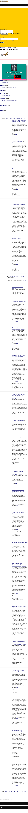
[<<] (6, 118)
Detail (16, 134)
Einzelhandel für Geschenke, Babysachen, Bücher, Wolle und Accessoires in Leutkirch (17, 565)
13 (18, 118)
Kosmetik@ (2, 93)
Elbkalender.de (15, 697)
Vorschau (23, 121)
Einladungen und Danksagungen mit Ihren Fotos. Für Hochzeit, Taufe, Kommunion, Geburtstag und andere (18, 395)
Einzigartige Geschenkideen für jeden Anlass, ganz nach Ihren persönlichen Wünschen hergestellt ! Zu (18, 643)
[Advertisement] (14, 18)
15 (21, 118)
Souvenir (2, 110)
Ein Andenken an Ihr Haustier (17, 287)
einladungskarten (15, 437)
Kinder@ (2, 90)
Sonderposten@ (3, 105)
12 (17, 118)
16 (22, 118)
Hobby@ (2, 85)
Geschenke (9, 47)
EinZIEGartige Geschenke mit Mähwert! (19, 606)
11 (15, 118)
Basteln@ (2, 80)
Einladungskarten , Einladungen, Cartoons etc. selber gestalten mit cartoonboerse (18, 473)
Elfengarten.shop (15, 761)
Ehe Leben (14, 238)
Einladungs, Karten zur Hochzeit (18, 420)
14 (19, 118)
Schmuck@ (2, 98)
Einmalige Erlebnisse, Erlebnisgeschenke (19, 542)
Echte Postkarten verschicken (17, 141)
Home (1, 47)
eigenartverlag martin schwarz (13, 276)
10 (14, 118)
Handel (4, 47)
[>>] (25, 118)
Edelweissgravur (15, 168)
